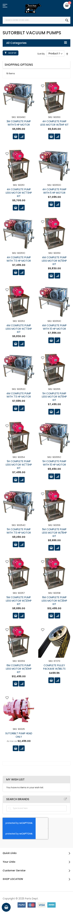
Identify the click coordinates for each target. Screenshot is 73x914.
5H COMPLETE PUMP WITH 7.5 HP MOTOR (19, 531)
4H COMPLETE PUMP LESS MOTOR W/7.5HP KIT (19, 193)
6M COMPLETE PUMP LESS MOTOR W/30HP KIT (19, 669)
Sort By (41, 53)
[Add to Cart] (15, 136)
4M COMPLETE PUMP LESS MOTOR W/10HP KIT (54, 261)
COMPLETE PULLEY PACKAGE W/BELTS (54, 667)
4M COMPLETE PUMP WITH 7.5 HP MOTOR (18, 395)
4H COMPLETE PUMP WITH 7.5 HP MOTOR (19, 259)
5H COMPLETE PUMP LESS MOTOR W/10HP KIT (54, 397)
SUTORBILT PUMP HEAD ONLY (18, 735)
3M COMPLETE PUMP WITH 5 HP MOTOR (19, 123)
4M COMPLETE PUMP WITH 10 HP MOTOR (54, 327)
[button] (7, 86)
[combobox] (36, 20)
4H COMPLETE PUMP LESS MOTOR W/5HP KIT (54, 123)
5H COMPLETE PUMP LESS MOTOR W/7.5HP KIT (19, 464)
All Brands (65, 799)
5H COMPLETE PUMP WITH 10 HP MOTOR (54, 462)
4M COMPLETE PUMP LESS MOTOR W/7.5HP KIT (19, 329)
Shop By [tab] (12, 53)
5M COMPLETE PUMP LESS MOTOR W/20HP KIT (19, 601)
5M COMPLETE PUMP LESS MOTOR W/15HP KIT (54, 533)
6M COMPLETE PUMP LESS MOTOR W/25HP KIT (54, 601)
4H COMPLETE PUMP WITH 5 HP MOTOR (54, 191)
